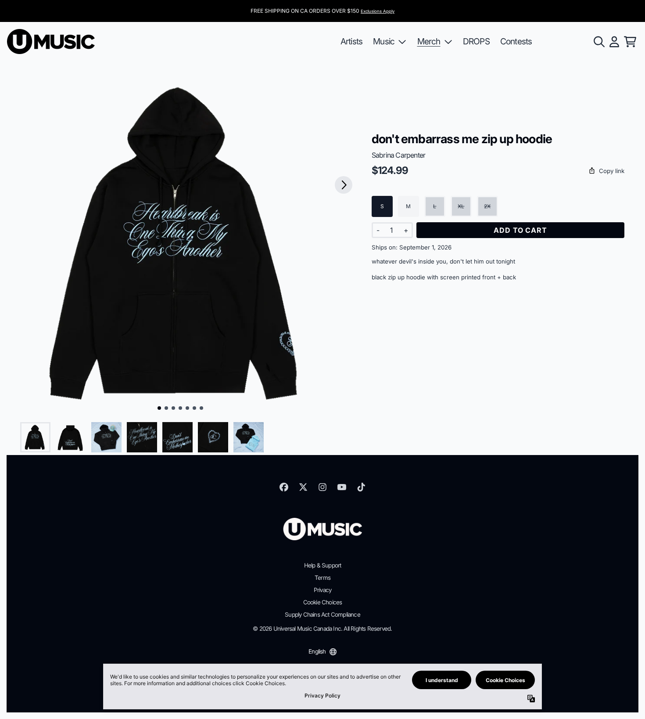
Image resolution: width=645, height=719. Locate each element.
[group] (35, 437)
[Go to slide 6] (194, 408)
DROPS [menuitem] (476, 41)
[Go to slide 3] (173, 408)
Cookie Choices (322, 602)
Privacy (322, 589)
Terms (322, 577)
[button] (498, 171)
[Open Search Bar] (598, 42)
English (317, 651)
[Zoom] (180, 243)
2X (487, 206)
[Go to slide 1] (159, 408)
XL (461, 206)
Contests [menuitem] (516, 41)
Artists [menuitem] (351, 41)
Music (383, 41)
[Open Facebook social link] (284, 487)
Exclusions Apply (377, 11)
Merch (429, 41)
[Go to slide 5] (187, 408)
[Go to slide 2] (166, 408)
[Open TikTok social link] (361, 487)
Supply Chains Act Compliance (322, 614)
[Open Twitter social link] (303, 487)
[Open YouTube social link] (341, 487)
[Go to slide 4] (180, 408)
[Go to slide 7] (201, 408)
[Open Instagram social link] (322, 487)
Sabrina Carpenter (398, 155)
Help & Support (322, 565)
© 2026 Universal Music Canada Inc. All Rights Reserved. (322, 628)
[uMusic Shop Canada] (51, 41)
